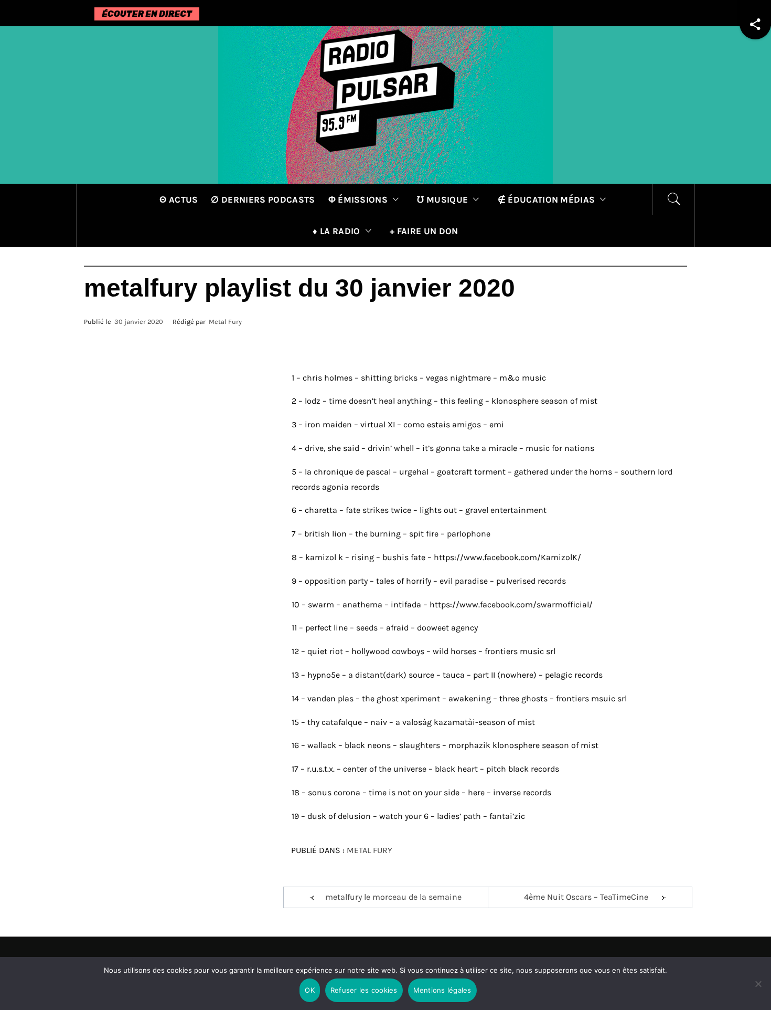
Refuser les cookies (364, 990)
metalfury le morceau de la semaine (393, 897)
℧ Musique (442, 199)
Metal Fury (225, 321)
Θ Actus (178, 199)
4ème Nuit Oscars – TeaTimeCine (586, 897)
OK (310, 990)
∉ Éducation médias (546, 199)
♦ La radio (336, 231)
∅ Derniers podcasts (263, 199)
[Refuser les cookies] (758, 990)
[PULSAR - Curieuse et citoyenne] (385, 104)
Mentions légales (442, 990)
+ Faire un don (424, 231)
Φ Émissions (358, 199)
